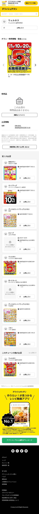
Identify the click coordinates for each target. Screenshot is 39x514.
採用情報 (4, 484)
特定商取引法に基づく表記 (9, 497)
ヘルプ (4, 476)
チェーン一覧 (8, 386)
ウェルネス (17, 386)
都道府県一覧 (5, 465)
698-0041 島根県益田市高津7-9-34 (22, 126)
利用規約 (4, 490)
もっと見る (32, 352)
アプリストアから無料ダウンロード (19, 440)
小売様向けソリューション (9, 481)
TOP (2, 386)
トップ (4, 460)
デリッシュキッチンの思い (9, 474)
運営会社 (4, 479)
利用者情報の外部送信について (10, 500)
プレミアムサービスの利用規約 (10, 495)
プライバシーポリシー (8, 492)
